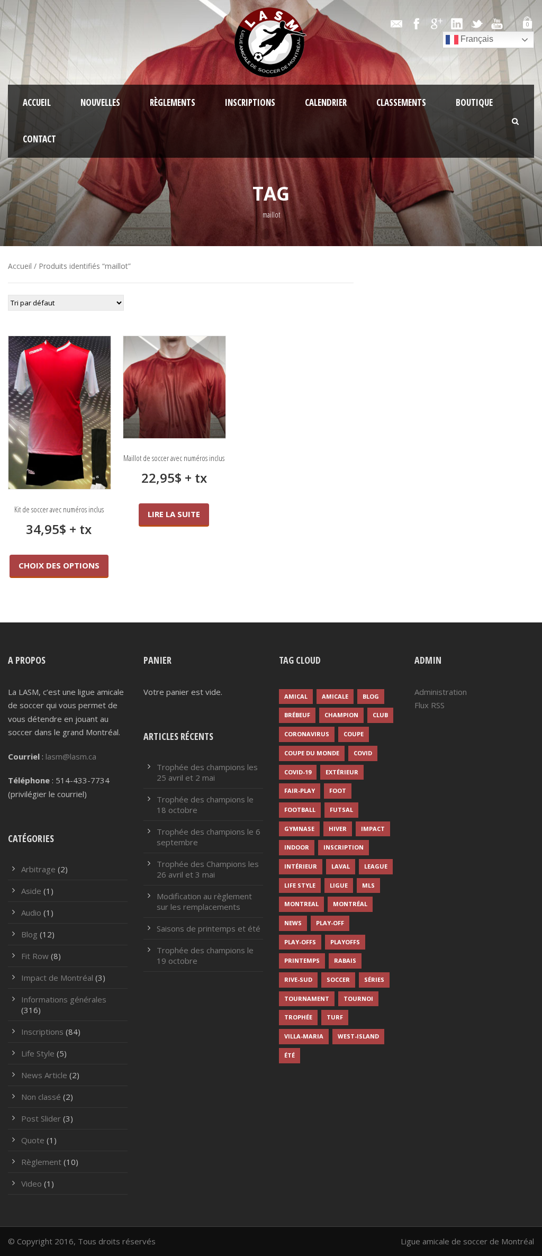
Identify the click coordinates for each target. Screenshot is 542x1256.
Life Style (38, 1053)
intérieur (300, 866)
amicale (335, 696)
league (375, 866)
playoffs (345, 942)
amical (296, 696)
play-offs (300, 942)
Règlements (172, 102)
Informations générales (63, 999)
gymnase (299, 829)
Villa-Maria (303, 1036)
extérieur (342, 772)
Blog (29, 934)
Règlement (41, 1161)
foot (337, 790)
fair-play (299, 790)
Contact (39, 139)
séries (374, 979)
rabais (345, 960)
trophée (298, 1017)
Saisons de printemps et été (208, 928)
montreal (301, 904)
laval (340, 866)
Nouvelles (100, 102)
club (380, 715)
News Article (44, 1075)
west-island (358, 1036)
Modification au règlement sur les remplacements (204, 901)
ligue (339, 885)
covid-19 (297, 772)
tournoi (358, 998)
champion (341, 715)
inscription (343, 847)
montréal (350, 904)
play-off (330, 923)
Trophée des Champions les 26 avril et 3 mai (208, 869)
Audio (31, 912)
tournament (306, 998)
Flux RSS (429, 705)
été (289, 1055)
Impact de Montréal (57, 977)
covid (363, 753)
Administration (440, 691)
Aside (31, 890)
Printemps (302, 960)
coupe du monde (311, 753)
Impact (373, 829)
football (299, 810)
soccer (338, 979)
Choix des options (59, 565)
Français (475, 38)
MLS (368, 885)
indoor (296, 847)
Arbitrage (38, 869)
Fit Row (35, 956)
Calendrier (326, 102)
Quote (32, 1140)
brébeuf (297, 715)
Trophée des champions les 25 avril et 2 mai (207, 772)
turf (335, 1017)
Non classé (41, 1096)
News (293, 923)
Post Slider (41, 1118)
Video (31, 1183)
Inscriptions (250, 102)
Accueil (37, 102)
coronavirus (306, 734)
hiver (338, 829)
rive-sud (298, 979)
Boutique (474, 102)
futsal (341, 810)
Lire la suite (174, 514)
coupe (354, 734)
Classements (401, 102)
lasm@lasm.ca (71, 756)
